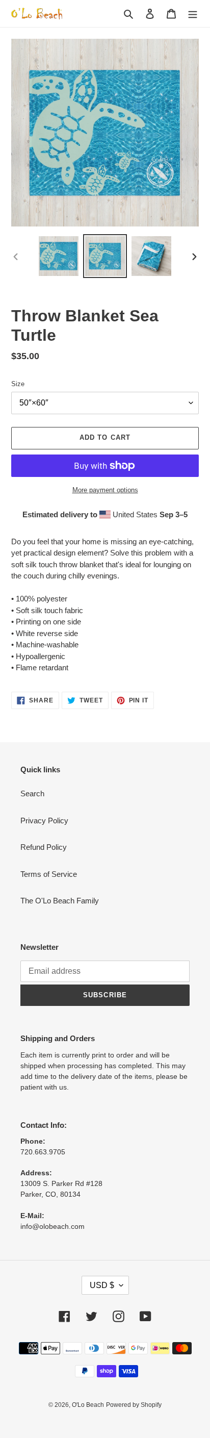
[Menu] (192, 13)
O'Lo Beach (88, 1404)
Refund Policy (43, 847)
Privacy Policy (44, 820)
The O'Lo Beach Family (59, 900)
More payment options (105, 490)
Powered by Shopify (134, 1404)
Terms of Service (48, 874)
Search (32, 793)
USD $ (102, 1285)
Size (17, 384)
